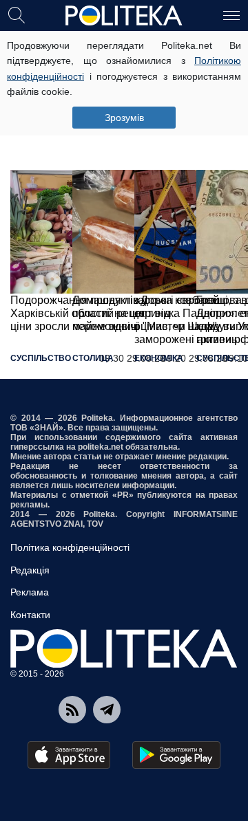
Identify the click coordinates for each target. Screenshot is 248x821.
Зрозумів (124, 117)
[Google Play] (176, 755)
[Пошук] (16, 14)
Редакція (30, 570)
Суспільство (40, 358)
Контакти (30, 614)
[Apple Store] (69, 755)
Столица (93, 358)
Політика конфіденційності (70, 547)
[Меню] (231, 14)
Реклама (29, 592)
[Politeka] (124, 16)
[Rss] (72, 709)
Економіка (158, 358)
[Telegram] (107, 709)
